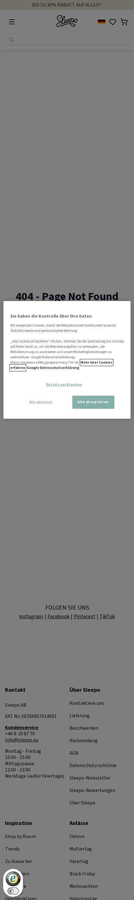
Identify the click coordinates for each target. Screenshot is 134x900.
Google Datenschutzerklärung (53, 367)
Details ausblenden (64, 384)
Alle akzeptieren (93, 402)
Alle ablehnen (41, 402)
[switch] (13, 891)
